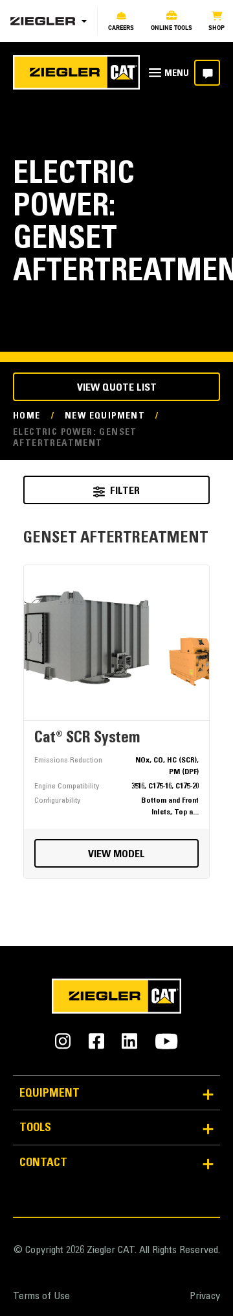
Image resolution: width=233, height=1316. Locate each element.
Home (27, 416)
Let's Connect (207, 73)
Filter (125, 491)
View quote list (117, 388)
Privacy (205, 1296)
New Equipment (105, 416)
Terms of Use (41, 1296)
